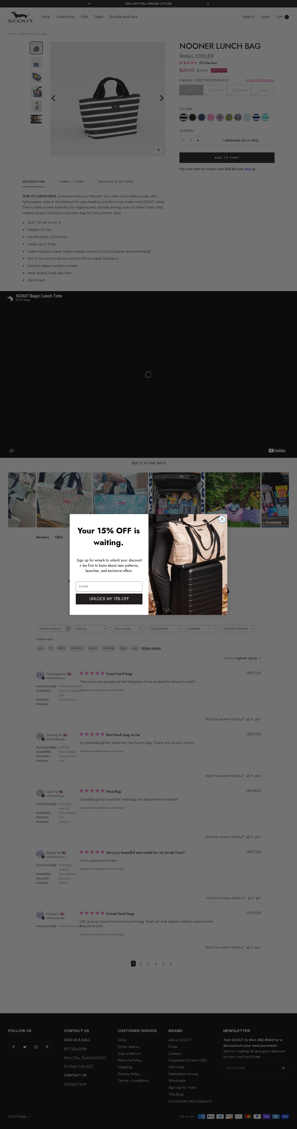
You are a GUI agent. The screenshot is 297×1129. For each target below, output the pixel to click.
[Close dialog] (222, 519)
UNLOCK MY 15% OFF (109, 599)
